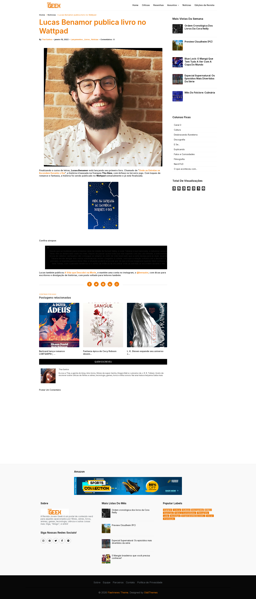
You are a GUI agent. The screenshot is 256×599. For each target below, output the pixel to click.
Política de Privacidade (149, 582)
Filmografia (179, 159)
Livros (87, 39)
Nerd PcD (178, 164)
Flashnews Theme (118, 592)
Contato (130, 582)
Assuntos (172, 5)
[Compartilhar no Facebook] (89, 284)
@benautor (142, 272)
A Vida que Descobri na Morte (80, 272)
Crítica (177, 510)
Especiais (168, 513)
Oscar (210, 516)
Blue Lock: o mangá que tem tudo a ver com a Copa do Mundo (199, 61)
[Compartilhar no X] (96, 284)
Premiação (169, 519)
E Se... (177, 144)
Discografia (179, 139)
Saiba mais (158, 375)
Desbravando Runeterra (185, 134)
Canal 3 (177, 125)
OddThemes (151, 592)
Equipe (106, 582)
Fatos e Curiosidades (184, 154)
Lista (166, 516)
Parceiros (118, 582)
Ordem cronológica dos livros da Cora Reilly (199, 27)
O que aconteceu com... (185, 169)
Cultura (177, 130)
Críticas (146, 5)
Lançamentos (77, 39)
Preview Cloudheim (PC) (199, 41)
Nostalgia (175, 516)
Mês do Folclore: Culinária (200, 92)
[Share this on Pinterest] (103, 284)
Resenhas (158, 5)
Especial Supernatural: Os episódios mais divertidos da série (200, 78)
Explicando (179, 149)
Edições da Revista (204, 5)
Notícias (187, 5)
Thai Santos (47, 39)
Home (135, 5)
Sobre (96, 582)
